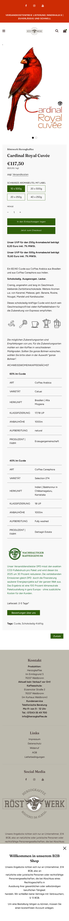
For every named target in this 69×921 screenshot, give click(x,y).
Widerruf (34, 748)
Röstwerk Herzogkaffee (20, 149)
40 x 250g (36, 197)
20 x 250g (16, 197)
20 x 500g (36, 188)
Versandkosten (20, 174)
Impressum (34, 739)
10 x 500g (16, 188)
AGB (34, 752)
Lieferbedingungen (35, 757)
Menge (10, 207)
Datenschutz (34, 743)
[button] (33, 138)
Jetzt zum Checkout (31, 230)
